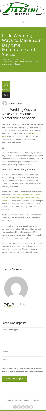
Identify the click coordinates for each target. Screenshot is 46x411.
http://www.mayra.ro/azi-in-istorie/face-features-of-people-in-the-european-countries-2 (22, 197)
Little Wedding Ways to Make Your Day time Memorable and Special (19, 113)
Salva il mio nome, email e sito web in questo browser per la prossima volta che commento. (23, 370)
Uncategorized (16, 59)
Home (4, 59)
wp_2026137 (16, 103)
